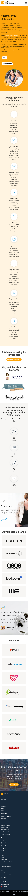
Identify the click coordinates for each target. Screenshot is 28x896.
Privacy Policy (4, 859)
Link (8, 2)
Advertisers (3, 821)
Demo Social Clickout (6, 866)
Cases (2, 857)
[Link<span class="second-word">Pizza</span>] (3, 2)
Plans (2, 855)
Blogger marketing (5, 834)
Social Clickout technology (12, 35)
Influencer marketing (6, 816)
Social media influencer (6, 832)
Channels (3, 804)
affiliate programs (22, 29)
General (3, 872)
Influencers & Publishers (6, 875)
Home (2, 9)
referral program (11, 50)
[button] (26, 3)
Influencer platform (5, 825)
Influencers (3, 799)
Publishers (3, 802)
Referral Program (5, 864)
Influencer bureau (5, 829)
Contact (3, 853)
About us (3, 850)
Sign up (2, 810)
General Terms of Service (7, 861)
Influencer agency (5, 827)
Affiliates (3, 823)
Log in (2, 808)
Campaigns (3, 806)
